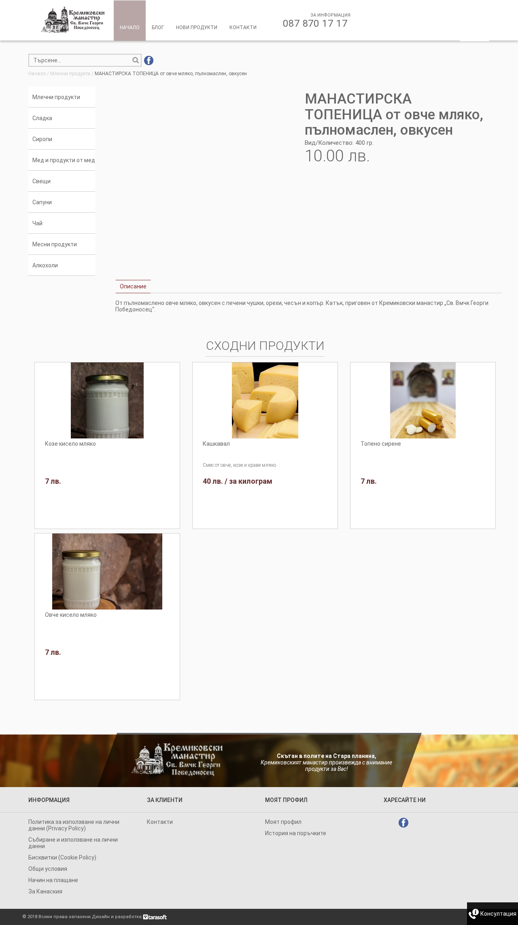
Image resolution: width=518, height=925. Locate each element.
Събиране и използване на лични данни (73, 842)
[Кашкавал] (265, 400)
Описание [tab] (133, 286)
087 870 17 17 (315, 23)
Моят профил (283, 822)
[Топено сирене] (422, 400)
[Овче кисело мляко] (107, 571)
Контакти (160, 822)
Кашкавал (216, 443)
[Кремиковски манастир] (73, 19)
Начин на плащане (53, 880)
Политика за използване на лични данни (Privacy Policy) (73, 825)
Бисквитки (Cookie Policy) (62, 857)
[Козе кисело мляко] (107, 400)
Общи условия (47, 869)
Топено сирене (381, 443)
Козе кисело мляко (70, 443)
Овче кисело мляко (71, 615)
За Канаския (45, 891)
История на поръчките (295, 833)
